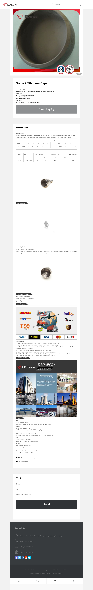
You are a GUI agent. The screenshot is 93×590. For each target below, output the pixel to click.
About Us (27, 570)
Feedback (59, 570)
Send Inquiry (46, 109)
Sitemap (66, 570)
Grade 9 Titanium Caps (30, 458)
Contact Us (52, 570)
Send (46, 504)
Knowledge (45, 570)
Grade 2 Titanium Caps (26, 461)
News (38, 570)
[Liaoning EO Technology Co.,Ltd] (9, 4)
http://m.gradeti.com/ (26, 552)
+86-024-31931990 (26, 541)
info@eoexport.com (26, 547)
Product (33, 570)
